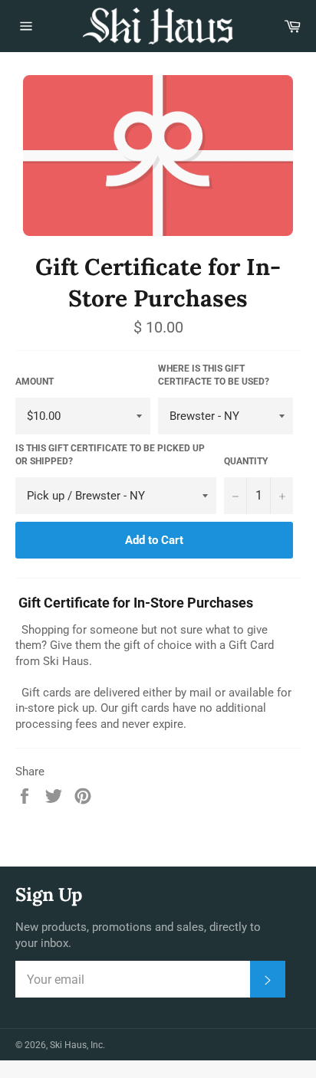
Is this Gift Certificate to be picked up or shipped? (110, 455)
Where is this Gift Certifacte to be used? (213, 375)
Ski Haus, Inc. (77, 1045)
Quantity (246, 461)
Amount (34, 381)
